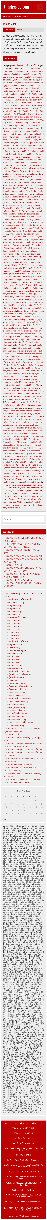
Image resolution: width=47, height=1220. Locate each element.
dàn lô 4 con (13, 620)
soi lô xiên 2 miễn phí (16, 445)
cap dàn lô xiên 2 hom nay (31, 120)
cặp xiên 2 (32, 125)
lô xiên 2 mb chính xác (27, 311)
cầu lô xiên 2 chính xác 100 (19, 148)
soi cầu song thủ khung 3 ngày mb (22, 413)
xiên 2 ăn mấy (9, 485)
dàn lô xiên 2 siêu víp (25, 214)
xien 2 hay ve (9, 490)
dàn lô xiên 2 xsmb (15, 228)
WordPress (23, 1216)
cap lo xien (8, 122)
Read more (10, 58)
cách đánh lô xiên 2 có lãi (32, 102)
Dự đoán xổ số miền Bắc (25, 262)
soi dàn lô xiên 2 (32, 430)
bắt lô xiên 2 (23, 82)
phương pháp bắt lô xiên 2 (14, 345)
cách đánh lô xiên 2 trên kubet (16, 105)
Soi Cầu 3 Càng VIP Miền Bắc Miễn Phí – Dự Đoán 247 (24, 1177)
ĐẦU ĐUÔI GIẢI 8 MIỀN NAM (20, 686)
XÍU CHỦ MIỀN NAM (16, 695)
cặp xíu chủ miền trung (17, 701)
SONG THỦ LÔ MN (16, 692)
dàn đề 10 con (14, 665)
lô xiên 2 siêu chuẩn (25, 328)
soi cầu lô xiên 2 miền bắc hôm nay (18, 393)
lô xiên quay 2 (9, 339)
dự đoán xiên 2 (15, 259)
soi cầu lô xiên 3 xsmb (32, 402)
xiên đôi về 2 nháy (11, 505)
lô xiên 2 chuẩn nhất (12, 291)
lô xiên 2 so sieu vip (30, 333)
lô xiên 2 (30, 282)
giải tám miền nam (16, 683)
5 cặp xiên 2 (8, 68)
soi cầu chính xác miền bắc (23, 354)
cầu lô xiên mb (33, 157)
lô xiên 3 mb (13, 635)
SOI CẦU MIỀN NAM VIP (17, 671)
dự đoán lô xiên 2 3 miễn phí (21, 242)
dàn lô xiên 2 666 (26, 182)
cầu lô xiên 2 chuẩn (29, 151)
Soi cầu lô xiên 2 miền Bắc (32, 391)
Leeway (35, 1216)
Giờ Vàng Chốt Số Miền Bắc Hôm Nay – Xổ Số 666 (23, 1202)
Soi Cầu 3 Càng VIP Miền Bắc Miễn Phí (24, 556)
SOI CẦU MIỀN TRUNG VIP (18, 698)
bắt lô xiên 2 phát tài (26, 91)
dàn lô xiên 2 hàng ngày (22, 194)
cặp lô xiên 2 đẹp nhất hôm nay (27, 122)
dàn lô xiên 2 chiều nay (23, 188)
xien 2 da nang (34, 485)
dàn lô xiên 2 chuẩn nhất (22, 191)
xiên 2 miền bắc (14, 493)
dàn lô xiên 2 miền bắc (30, 205)
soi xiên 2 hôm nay (20, 453)
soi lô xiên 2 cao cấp (16, 436)
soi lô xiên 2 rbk (23, 448)
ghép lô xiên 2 (35, 268)
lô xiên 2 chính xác (34, 288)
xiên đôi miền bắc (34, 502)
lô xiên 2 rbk (26, 325)
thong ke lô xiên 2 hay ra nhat (18, 468)
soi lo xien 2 (24, 433)
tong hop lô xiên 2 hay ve (22, 473)
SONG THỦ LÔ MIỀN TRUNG (20, 722)
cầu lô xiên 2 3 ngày (29, 140)
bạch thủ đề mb (14, 653)
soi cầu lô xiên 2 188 (14, 379)
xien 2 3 (24, 482)
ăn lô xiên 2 (20, 68)
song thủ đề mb (14, 644)
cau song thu (9, 159)
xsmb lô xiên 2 (13, 508)
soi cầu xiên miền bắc (12, 425)
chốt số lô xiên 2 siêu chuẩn (15, 177)
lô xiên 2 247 (21, 285)
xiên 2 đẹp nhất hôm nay (32, 488)
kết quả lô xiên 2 (10, 271)
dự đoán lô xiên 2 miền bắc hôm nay (23, 248)
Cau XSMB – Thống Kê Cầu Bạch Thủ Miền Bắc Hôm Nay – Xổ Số (23, 1209)
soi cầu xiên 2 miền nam (17, 419)
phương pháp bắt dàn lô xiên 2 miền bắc (20, 342)
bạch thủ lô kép (14, 611)
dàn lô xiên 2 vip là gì (24, 219)
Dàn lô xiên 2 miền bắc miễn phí (17, 208)
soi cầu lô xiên (22, 376)
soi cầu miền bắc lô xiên (17, 408)
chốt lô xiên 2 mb (23, 165)
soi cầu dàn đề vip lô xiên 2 (21, 359)
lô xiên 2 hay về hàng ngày (27, 299)
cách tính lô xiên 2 (26, 111)
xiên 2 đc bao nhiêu (11, 488)
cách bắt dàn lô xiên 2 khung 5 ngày (19, 97)
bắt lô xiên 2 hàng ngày (19, 88)
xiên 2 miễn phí (29, 496)
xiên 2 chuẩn (21, 485)
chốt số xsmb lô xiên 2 (20, 179)
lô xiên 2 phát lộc (31, 322)
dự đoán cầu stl (16, 234)
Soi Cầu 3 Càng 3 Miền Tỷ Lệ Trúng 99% (23, 1160)
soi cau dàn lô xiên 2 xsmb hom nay (23, 371)
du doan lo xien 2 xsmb (17, 256)
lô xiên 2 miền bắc (24, 313)
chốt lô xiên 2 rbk (19, 168)
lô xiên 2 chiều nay (17, 288)
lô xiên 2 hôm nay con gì (22, 308)
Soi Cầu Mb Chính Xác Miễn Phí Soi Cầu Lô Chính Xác (23, 1184)
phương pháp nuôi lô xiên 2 (27, 348)
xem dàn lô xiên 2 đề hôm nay (24, 476)
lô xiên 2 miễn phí (19, 319)
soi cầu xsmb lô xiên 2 (19, 428)
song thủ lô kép (14, 605)
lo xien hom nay (35, 336)
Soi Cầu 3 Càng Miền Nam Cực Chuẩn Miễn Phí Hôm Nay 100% (23, 1166)
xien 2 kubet (21, 490)
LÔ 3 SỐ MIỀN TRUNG (17, 713)
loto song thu (36, 339)
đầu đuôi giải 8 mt (15, 716)
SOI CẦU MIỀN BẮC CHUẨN (24, 65)
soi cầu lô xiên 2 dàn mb (20, 382)
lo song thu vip (32, 276)
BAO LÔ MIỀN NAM (16, 617)
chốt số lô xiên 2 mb (34, 174)
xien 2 (17, 482)
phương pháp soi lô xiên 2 (14, 351)
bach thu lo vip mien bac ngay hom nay (20, 71)
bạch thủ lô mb (14, 614)
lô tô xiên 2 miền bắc (32, 279)
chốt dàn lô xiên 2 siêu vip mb (28, 162)
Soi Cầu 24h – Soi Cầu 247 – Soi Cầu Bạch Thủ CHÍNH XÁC (23, 1149)
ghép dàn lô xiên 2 (19, 268)
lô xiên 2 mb (10, 23)
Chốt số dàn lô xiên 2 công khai (25, 171)
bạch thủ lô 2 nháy (15, 602)
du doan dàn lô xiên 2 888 (26, 237)
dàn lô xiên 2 (36, 179)
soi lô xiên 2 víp (23, 451)
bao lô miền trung (15, 704)
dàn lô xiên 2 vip (23, 216)
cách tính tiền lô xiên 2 (15, 117)
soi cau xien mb (35, 422)
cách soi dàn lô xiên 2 (21, 108)
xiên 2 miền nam (14, 496)
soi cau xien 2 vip (19, 422)
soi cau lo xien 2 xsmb (17, 399)
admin (19, 30)
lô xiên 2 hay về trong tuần (20, 305)
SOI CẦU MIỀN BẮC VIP (17, 641)
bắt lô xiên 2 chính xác (18, 85)
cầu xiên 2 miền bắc (24, 159)
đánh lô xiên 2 (17, 231)
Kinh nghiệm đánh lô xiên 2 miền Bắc (19, 274)
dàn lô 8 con (13, 626)
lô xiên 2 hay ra (31, 296)
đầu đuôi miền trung (16, 719)
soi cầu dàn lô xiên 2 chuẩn (27, 362)
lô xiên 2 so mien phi (32, 331)
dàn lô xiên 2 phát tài (21, 211)
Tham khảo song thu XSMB (15, 459)
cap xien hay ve (17, 131)
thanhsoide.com (16, 6)
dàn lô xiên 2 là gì (13, 202)
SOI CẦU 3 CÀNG (14, 565)
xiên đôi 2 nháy (19, 502)
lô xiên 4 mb (13, 638)
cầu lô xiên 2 (13, 140)
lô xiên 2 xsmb (21, 336)
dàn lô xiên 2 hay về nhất (22, 197)
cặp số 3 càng (13, 647)
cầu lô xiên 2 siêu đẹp (16, 157)
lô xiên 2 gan (13, 294)
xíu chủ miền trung (15, 725)
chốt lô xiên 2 (9, 165)
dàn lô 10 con (13, 629)
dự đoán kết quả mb (24, 239)
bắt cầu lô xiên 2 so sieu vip (26, 80)
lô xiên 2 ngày (34, 319)
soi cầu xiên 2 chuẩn (22, 416)
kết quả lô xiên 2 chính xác (30, 271)
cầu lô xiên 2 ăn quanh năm (27, 142)
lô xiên (22, 282)
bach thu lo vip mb (34, 68)
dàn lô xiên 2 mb (29, 202)
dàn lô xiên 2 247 (10, 182)
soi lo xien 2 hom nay (16, 442)
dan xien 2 (29, 228)
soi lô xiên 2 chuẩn (34, 436)
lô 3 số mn (12, 680)
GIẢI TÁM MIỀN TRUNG (18, 710)
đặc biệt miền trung (16, 707)
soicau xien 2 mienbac (32, 456)
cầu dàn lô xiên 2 (32, 131)
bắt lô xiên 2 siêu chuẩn (32, 94)
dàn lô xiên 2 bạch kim (23, 185)
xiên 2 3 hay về (35, 482)
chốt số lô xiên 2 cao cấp (14, 174)
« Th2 (5, 819)
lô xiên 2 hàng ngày (28, 294)
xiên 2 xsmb (22, 499)
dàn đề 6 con (13, 659)
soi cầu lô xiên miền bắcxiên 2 (16, 405)
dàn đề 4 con (13, 656)
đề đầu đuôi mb (14, 668)
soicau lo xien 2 (14, 456)
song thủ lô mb (14, 608)
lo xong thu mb (22, 339)
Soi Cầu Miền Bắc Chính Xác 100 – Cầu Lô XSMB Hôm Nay (23, 1196)
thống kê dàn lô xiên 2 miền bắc (23, 462)
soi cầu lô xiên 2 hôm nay (19, 388)
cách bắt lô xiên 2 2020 (21, 100)
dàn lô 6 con (13, 623)
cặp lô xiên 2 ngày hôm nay (15, 125)
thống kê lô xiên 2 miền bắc (27, 470)
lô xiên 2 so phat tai (11, 333)
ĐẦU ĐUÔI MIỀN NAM (17, 689)
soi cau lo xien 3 (14, 402)
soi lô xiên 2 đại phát (12, 439)
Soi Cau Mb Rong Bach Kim (19, 580)
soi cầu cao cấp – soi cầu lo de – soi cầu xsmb (23, 1123)
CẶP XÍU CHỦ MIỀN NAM (19, 674)
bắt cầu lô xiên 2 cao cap (26, 74)
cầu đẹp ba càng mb (16, 650)
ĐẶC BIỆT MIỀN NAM (17, 677)
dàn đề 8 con (13, 662)
